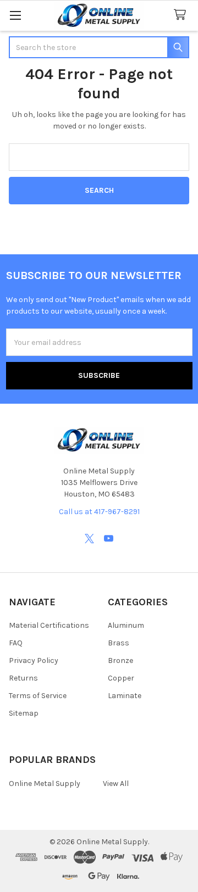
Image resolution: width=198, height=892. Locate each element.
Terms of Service (38, 695)
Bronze (120, 660)
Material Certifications (49, 625)
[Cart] (182, 15)
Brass (118, 643)
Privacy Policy (33, 660)
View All (116, 783)
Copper (121, 678)
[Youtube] (108, 538)
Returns (23, 678)
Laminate (124, 695)
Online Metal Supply (44, 783)
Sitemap (23, 713)
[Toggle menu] (15, 15)
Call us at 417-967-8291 (99, 511)
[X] (89, 538)
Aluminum (126, 625)
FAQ (16, 643)
